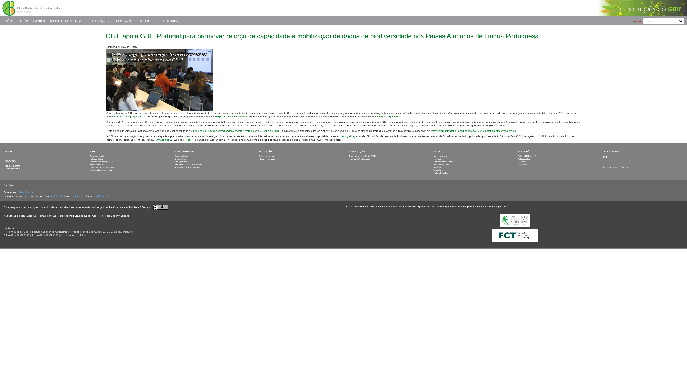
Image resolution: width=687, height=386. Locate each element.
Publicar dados (96, 158)
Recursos (147, 21)
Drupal (26, 196)
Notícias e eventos (13, 165)
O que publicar (180, 158)
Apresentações (440, 156)
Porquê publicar (181, 156)
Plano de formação (267, 158)
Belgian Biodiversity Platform (231, 116)
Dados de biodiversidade (67, 21)
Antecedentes (524, 158)
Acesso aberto (96, 164)
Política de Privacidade (116, 215)
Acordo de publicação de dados (188, 164)
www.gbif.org (348, 136)
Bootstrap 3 (56, 196)
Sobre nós (169, 21)
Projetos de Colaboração (359, 158)
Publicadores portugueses (101, 161)
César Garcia (25, 192)
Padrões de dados (441, 164)
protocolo (188, 139)
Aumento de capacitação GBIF (362, 156)
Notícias (10, 161)
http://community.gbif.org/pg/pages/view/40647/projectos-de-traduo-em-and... (237, 130)
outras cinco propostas (129, 116)
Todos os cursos (266, 156)
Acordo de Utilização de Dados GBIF (77, 215)
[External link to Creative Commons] (160, 207)
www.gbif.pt (162, 139)
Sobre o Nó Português (527, 156)
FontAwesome (102, 196)
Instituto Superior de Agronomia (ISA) (414, 206)
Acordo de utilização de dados (187, 167)
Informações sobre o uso (101, 170)
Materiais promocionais (443, 161)
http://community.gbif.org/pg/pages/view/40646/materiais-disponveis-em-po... (474, 130)
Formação (99, 21)
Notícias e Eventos (31, 21)
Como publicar (180, 161)
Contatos (522, 161)
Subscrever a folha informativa (616, 166)
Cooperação (123, 21)
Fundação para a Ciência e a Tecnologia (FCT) (481, 206)
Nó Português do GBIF (362, 206)
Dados (94, 151)
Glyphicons (77, 196)
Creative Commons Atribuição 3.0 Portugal (127, 207)
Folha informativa (12, 168)
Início (9, 21)
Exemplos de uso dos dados (102, 167)
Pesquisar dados (97, 156)
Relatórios (522, 164)
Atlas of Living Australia (388, 116)
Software (437, 167)
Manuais (437, 170)
